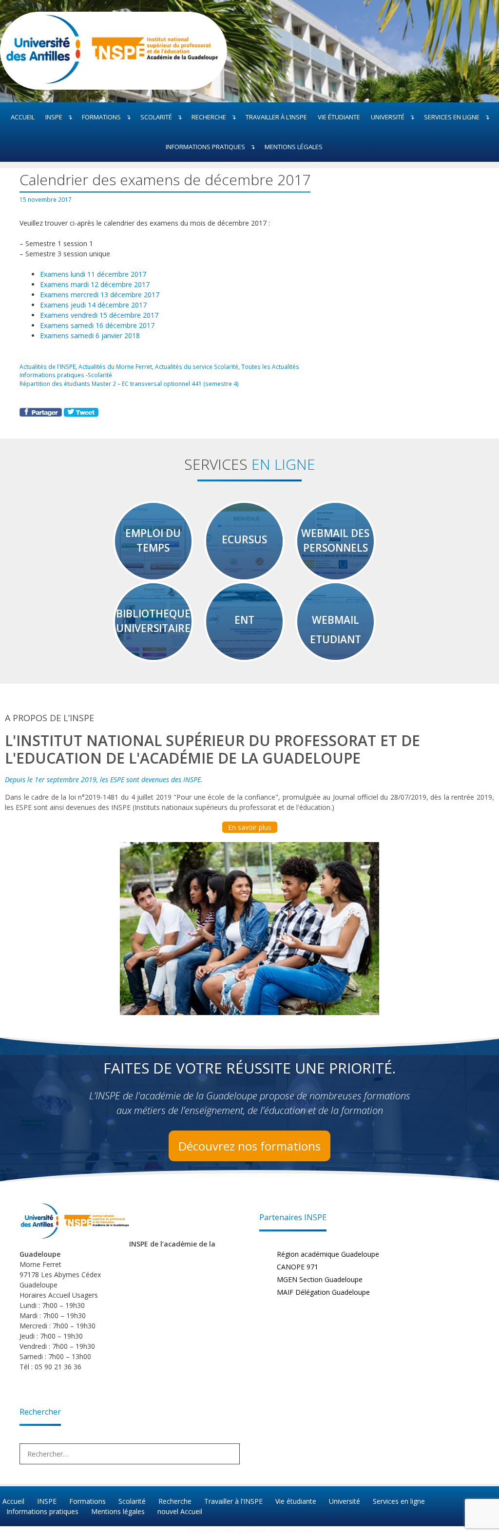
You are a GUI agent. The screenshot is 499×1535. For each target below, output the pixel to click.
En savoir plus (249, 827)
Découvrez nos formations (249, 1146)
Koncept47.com (291, 1530)
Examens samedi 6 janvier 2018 (90, 335)
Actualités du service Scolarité (196, 366)
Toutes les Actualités (270, 366)
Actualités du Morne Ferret (115, 366)
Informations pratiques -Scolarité (65, 375)
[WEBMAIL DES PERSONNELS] (335, 576)
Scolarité (156, 117)
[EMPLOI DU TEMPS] (153, 576)
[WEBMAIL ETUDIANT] (335, 657)
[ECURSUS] (244, 576)
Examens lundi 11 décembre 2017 (93, 274)
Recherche (209, 117)
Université (387, 117)
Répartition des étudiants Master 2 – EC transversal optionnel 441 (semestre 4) (129, 383)
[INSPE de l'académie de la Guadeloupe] (109, 82)
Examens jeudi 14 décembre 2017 (93, 304)
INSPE (53, 117)
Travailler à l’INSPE (276, 117)
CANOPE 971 (297, 1266)
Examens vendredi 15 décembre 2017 (99, 315)
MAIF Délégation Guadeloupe (323, 1292)
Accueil (23, 117)
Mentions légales (294, 146)
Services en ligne (452, 117)
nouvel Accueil (179, 1511)
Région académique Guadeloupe (328, 1254)
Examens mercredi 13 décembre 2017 (99, 294)
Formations (101, 117)
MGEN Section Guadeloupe (320, 1279)
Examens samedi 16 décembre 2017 (97, 325)
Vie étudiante (339, 117)
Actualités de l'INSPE (47, 366)
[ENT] (244, 657)
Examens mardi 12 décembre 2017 (95, 284)
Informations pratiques (205, 146)
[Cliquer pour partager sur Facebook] (41, 414)
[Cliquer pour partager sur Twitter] (81, 414)
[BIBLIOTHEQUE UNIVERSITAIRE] (153, 657)
